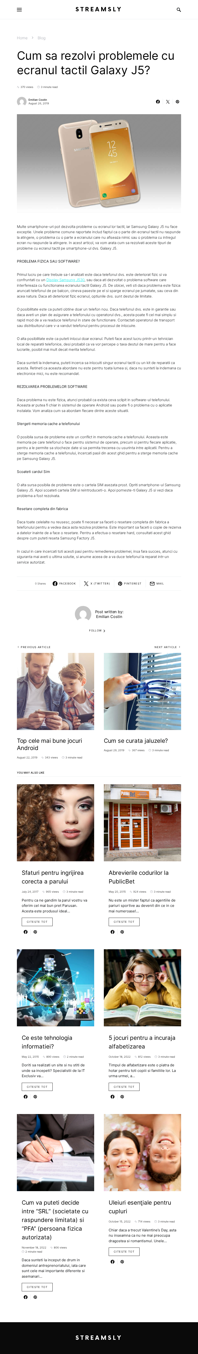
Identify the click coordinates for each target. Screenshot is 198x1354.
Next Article (166, 647)
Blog (42, 37)
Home (22, 37)
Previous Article (36, 647)
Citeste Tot (37, 921)
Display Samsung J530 (65, 280)
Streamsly (99, 9)
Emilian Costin (37, 99)
